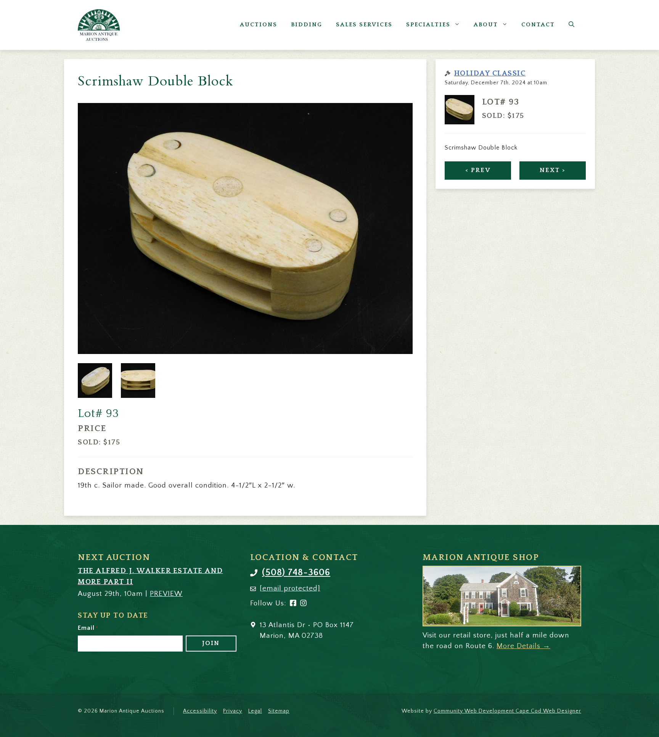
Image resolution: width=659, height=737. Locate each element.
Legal (255, 711)
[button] (571, 24)
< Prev (478, 170)
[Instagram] (303, 604)
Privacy (232, 711)
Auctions (258, 24)
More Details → (523, 646)
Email (88, 627)
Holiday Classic (490, 73)
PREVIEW (166, 594)
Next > (553, 170)
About (486, 24)
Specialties (428, 24)
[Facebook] (293, 604)
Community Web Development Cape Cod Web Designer (507, 711)
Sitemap (278, 711)
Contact (538, 24)
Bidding (306, 24)
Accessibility (200, 711)
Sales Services (364, 24)
